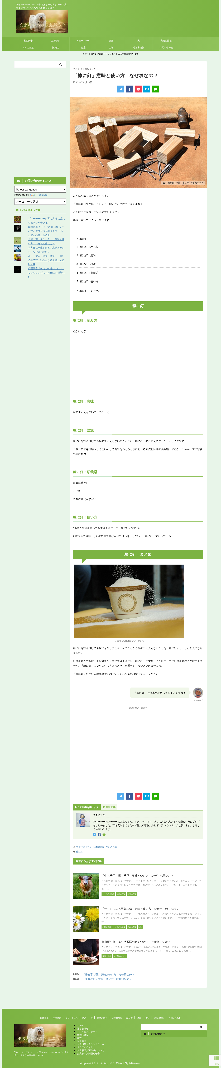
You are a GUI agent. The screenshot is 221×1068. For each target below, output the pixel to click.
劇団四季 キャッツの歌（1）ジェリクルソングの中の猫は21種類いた (46, 272)
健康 (83, 47)
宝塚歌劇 (55, 40)
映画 (111, 40)
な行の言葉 (111, 846)
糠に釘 (83, 239)
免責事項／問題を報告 (88, 1053)
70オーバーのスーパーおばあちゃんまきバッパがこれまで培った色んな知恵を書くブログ (41, 1054)
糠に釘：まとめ (89, 291)
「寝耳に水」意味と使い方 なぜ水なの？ (107, 979)
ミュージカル (83, 40)
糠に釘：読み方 (89, 246)
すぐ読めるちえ (84, 846)
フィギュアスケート (87, 1031)
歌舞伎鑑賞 (82, 1034)
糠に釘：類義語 (89, 272)
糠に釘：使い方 (89, 281)
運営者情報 (138, 47)
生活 (111, 47)
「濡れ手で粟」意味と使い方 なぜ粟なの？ (108, 974)
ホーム (80, 1025)
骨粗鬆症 (81, 1041)
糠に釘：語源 (88, 264)
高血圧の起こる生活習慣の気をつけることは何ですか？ (136, 942)
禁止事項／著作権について (90, 1050)
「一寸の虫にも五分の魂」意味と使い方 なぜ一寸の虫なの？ (140, 909)
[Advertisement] (138, 369)
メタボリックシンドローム (90, 1044)
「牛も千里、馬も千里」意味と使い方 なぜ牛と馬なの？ (137, 876)
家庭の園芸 (166, 40)
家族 (79, 1037)
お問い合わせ (166, 47)
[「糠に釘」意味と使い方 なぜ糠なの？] (146, 89)
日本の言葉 (28, 47)
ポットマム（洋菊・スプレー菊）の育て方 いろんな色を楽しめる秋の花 (46, 260)
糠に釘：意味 (88, 255)
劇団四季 (28, 40)
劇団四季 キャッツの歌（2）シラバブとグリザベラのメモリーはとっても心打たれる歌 (46, 231)
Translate (41, 195)
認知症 (55, 47)
